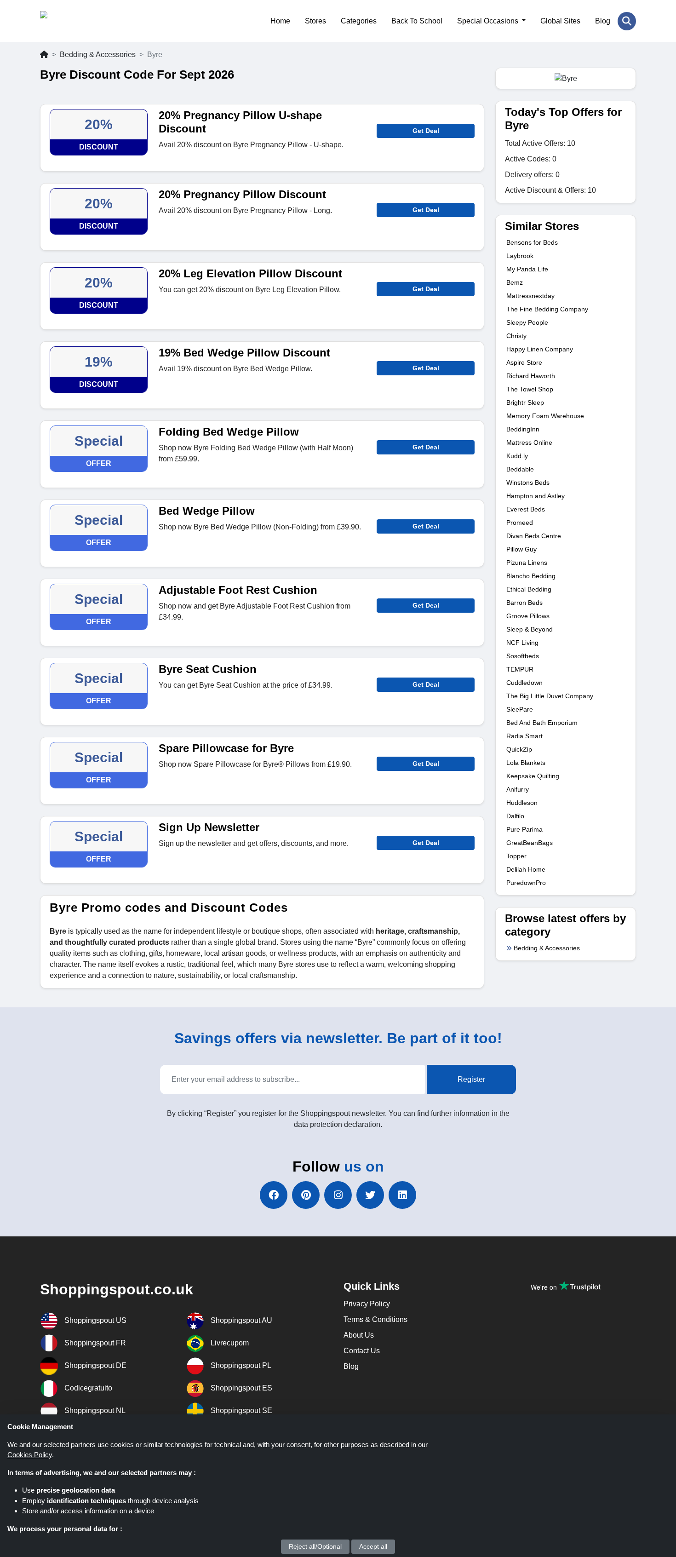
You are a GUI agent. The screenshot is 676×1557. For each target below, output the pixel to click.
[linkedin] (402, 1195)
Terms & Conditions (375, 1319)
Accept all (373, 1546)
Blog (602, 21)
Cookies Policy (29, 1455)
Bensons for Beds (532, 242)
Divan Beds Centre (533, 536)
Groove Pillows (528, 616)
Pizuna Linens (526, 562)
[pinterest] (306, 1195)
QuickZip (519, 749)
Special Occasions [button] (488, 21)
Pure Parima (524, 829)
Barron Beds (524, 602)
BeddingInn (522, 429)
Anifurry (517, 789)
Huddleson (522, 802)
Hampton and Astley (535, 496)
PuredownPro (526, 882)
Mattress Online (529, 442)
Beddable (520, 469)
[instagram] (338, 1195)
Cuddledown (524, 682)
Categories (359, 21)
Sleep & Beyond (529, 629)
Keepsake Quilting (532, 776)
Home (280, 21)
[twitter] (370, 1195)
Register (471, 1079)
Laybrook (519, 255)
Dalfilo (515, 816)
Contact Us (362, 1351)
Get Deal (425, 130)
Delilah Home (525, 869)
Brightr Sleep (525, 402)
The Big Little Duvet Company (549, 696)
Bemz (514, 282)
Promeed (519, 522)
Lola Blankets (525, 762)
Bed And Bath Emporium (542, 722)
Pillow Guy (521, 549)
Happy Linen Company (539, 349)
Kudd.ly (517, 456)
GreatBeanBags (529, 842)
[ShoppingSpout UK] (85, 21)
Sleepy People (527, 322)
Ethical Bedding (528, 589)
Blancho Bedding (531, 576)
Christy (516, 335)
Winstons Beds (528, 482)
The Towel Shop (529, 389)
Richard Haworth (530, 375)
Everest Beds (525, 509)
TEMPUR (519, 669)
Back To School (416, 21)
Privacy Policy (367, 1304)
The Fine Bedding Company (547, 309)
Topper (516, 856)
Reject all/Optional (315, 1546)
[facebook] (273, 1195)
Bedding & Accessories (98, 54)
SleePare (519, 709)
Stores (315, 21)
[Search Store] (627, 21)
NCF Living (522, 642)
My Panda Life (527, 269)
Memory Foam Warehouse (545, 415)
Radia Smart (524, 736)
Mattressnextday (530, 295)
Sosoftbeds (522, 656)
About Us (359, 1335)
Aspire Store (524, 362)
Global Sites (560, 21)
